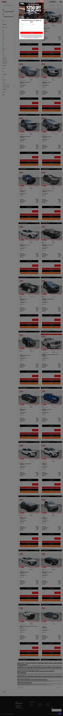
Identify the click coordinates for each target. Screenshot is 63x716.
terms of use (36, 37)
